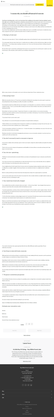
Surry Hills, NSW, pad (30, 245)
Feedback (27, 412)
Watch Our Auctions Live (27, 408)
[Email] (32, 324)
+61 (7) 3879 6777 (27, 376)
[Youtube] (31, 385)
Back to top (27, 402)
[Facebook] (26, 324)
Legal (27, 410)
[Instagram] (25, 385)
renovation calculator (37, 133)
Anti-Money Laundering (27, 414)
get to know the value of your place (19, 175)
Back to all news (27, 335)
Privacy (27, 406)
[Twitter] (29, 324)
